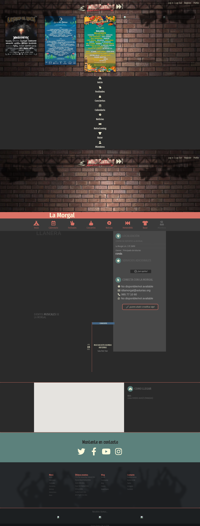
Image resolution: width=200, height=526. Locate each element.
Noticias (100, 119)
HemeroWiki (128, 227)
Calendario (100, 110)
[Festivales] (100, 87)
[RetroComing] (100, 124)
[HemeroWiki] (127, 223)
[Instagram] (118, 451)
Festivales (100, 91)
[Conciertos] (100, 96)
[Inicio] (100, 78)
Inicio (100, 82)
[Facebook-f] (94, 451)
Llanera (48, 233)
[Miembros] (100, 142)
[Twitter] (81, 451)
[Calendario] (100, 105)
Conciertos (100, 100)
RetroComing (100, 128)
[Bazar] (100, 133)
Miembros (100, 146)
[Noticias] (100, 115)
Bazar (100, 137)
